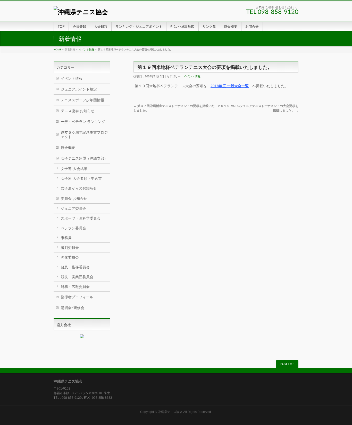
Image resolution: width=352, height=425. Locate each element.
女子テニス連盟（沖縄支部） (84, 158)
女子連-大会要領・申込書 (81, 178)
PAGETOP (287, 364)
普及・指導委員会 (75, 267)
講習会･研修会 (72, 308)
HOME (57, 49)
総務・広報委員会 (75, 287)
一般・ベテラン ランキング (83, 122)
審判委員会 (70, 248)
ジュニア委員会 (73, 208)
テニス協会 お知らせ (77, 111)
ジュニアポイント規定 (79, 89)
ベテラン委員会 (73, 228)
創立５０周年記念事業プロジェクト (84, 134)
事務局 (66, 238)
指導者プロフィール (77, 297)
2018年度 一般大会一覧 (230, 86)
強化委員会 (70, 257)
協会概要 (68, 148)
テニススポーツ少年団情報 (82, 100)
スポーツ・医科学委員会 (80, 218)
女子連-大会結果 (74, 169)
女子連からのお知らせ (79, 188)
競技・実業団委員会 (77, 277)
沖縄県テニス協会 (170, 412)
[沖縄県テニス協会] (81, 11)
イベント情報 (86, 49)
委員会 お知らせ (74, 198)
